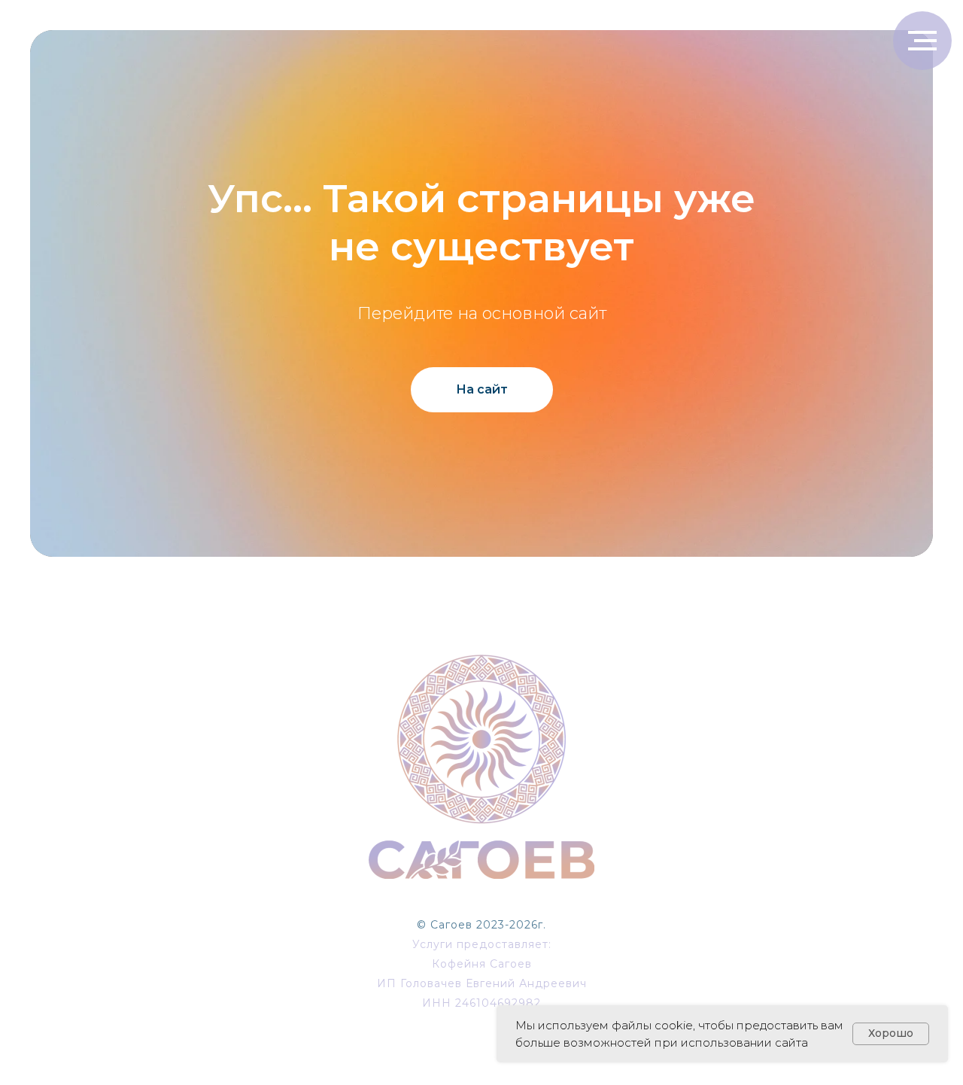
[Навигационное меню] (922, 40)
